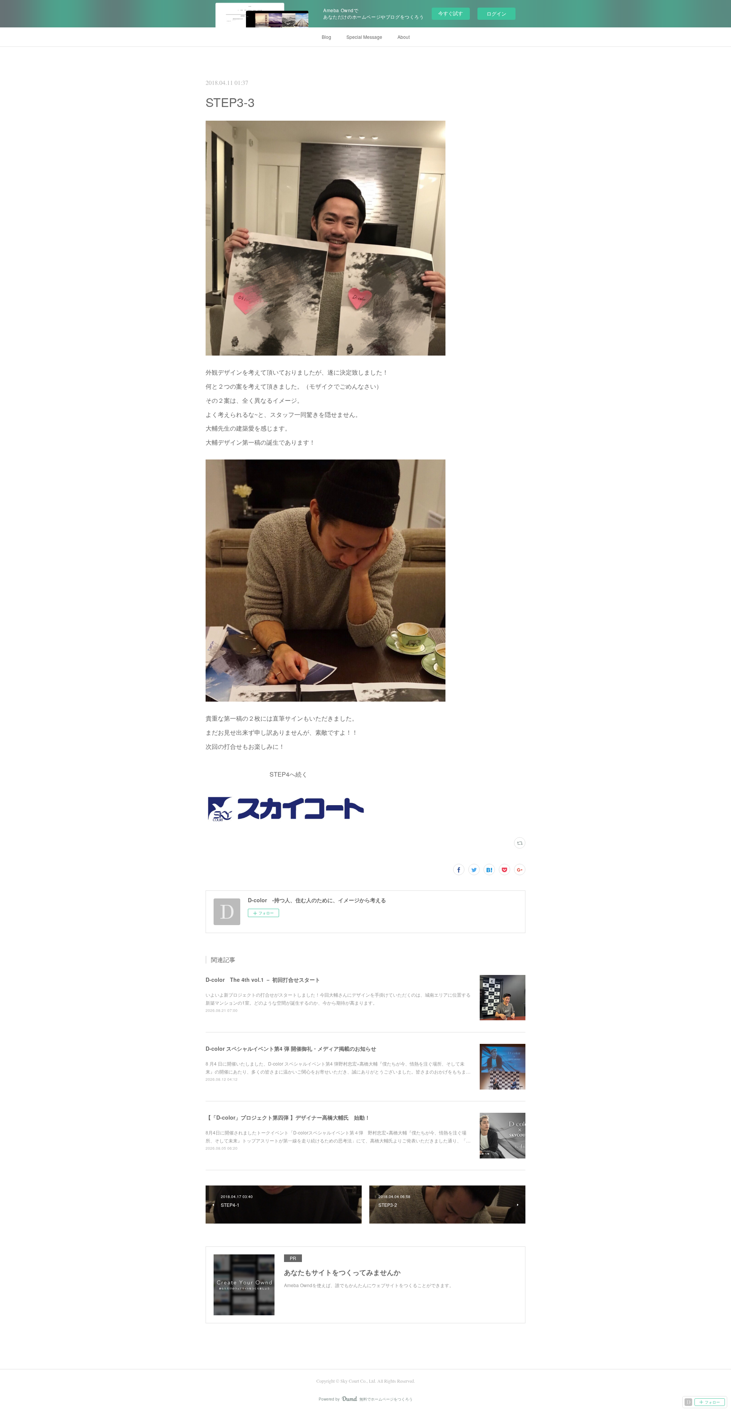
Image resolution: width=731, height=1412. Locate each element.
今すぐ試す (450, 13)
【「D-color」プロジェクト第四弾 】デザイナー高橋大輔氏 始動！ (288, 1117)
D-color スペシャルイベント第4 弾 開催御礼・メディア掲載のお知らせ (291, 1048)
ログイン (496, 13)
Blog (326, 37)
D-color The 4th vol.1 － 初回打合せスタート (263, 979)
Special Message (364, 37)
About (403, 37)
